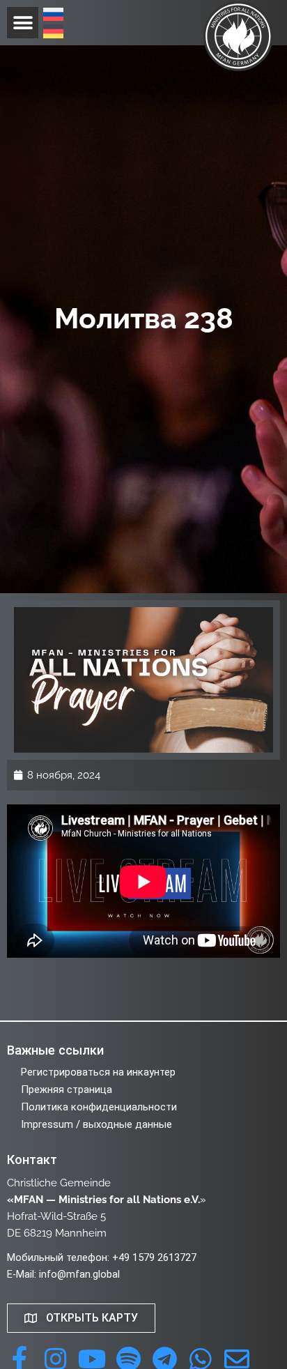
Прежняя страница (66, 1089)
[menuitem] (53, 16)
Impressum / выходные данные (96, 1124)
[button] (22, 22)
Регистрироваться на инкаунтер (98, 1072)
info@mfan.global (79, 1274)
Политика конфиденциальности (99, 1107)
